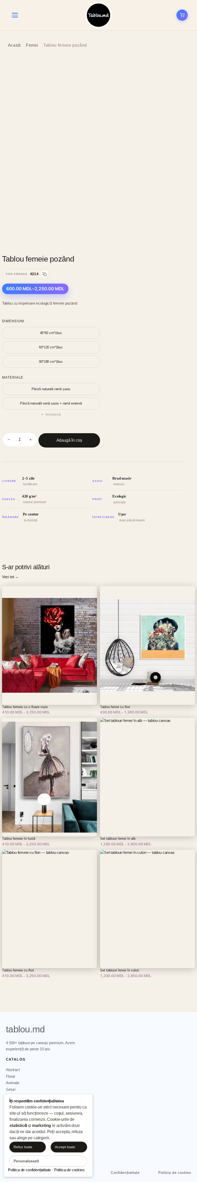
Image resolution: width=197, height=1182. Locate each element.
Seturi (10, 1089)
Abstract (13, 1069)
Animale (12, 1083)
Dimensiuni (13, 321)
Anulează (53, 414)
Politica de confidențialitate (29, 1170)
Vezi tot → (10, 577)
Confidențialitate (125, 1172)
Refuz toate (23, 1147)
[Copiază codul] (44, 274)
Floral (10, 1076)
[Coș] (182, 15)
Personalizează (26, 1161)
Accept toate (65, 1147)
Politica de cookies (174, 1172)
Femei (32, 45)
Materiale (12, 377)
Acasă (14, 45)
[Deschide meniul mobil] (15, 15)
